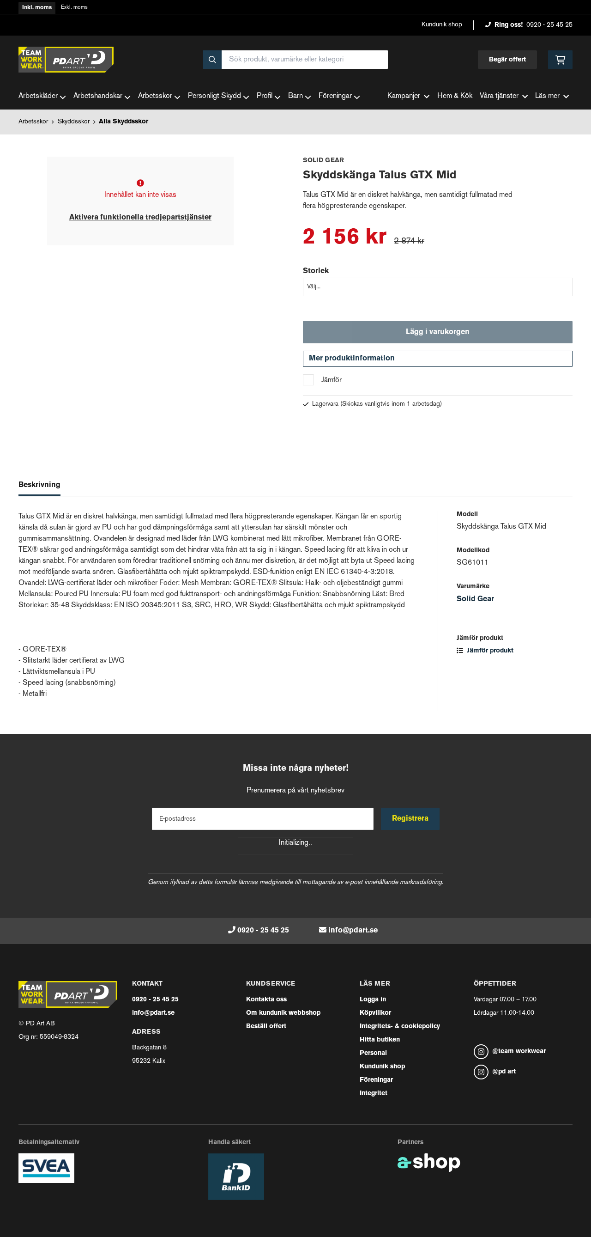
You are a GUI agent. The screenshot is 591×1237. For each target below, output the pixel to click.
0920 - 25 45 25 (549, 25)
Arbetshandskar (97, 96)
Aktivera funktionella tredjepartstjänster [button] (140, 217)
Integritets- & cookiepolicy (400, 1027)
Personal (373, 1053)
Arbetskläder (38, 96)
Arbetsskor (155, 96)
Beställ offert (266, 1027)
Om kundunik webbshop (283, 1013)
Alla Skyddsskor (123, 122)
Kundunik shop (442, 25)
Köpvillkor (375, 1013)
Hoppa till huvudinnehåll (292, 12)
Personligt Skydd (214, 96)
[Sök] (212, 59)
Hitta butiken (380, 1040)
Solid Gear (475, 599)
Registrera (410, 819)
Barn (295, 96)
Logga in (373, 1000)
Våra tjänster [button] (499, 96)
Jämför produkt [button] (489, 651)
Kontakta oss (266, 1000)
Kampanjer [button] (403, 96)
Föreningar (335, 96)
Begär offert (507, 60)
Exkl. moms (74, 7)
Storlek (316, 271)
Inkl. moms (37, 8)
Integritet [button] (373, 1094)
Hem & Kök (454, 96)
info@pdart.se (353, 930)
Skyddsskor (74, 122)
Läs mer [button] (547, 96)
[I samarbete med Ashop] (429, 1162)
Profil (264, 96)
